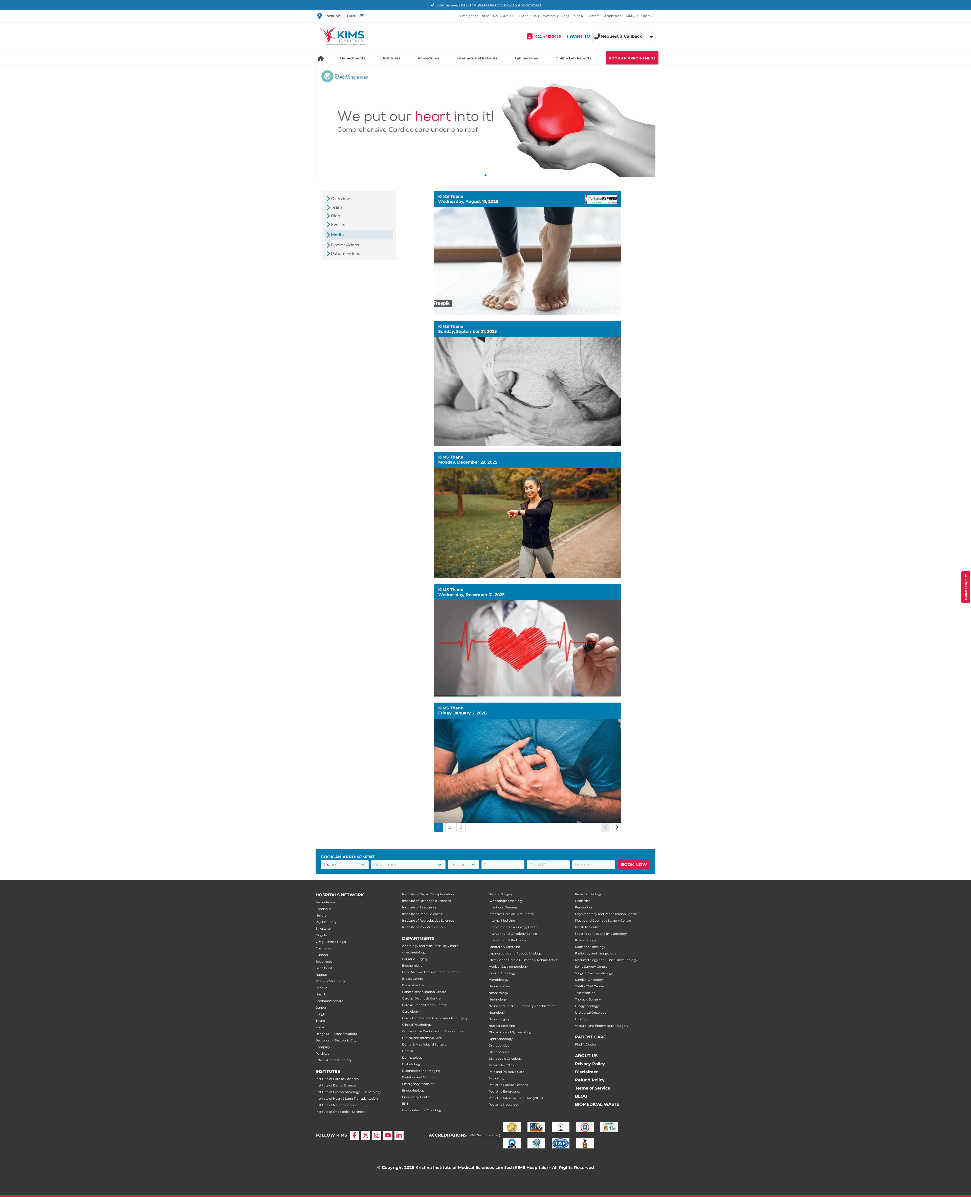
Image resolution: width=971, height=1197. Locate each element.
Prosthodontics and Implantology (601, 933)
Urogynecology (587, 1006)
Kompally (323, 1047)
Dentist (407, 1051)
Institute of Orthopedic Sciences (426, 901)
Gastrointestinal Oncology (422, 1110)
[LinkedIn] (399, 1135)
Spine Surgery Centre (591, 966)
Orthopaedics (499, 1052)
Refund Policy (590, 1080)
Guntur (321, 1007)
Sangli (320, 1014)
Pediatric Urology (588, 894)
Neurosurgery (499, 1019)
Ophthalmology (501, 1039)
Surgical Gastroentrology (594, 973)
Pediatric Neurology (504, 1104)
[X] (365, 1135)
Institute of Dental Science (336, 1085)
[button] (353, 16)
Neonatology (499, 993)
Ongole (321, 935)
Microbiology (499, 980)
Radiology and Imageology (595, 953)
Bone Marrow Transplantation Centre (430, 972)
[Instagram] (376, 1135)
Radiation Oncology (590, 947)
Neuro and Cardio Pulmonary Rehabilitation (522, 1006)
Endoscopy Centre (416, 1097)
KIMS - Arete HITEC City (334, 1060)
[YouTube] (387, 1135)
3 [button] (461, 827)
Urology (581, 1019)
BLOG (581, 1096)
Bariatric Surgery (415, 959)
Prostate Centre (587, 927)
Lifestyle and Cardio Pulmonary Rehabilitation (523, 960)
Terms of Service (592, 1088)
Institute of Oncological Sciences (340, 1112)
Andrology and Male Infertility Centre (430, 946)
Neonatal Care (499, 986)
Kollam (321, 1027)
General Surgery (501, 894)
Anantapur (324, 948)
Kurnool (322, 955)
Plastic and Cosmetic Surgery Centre (603, 920)
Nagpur (321, 974)
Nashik (321, 994)
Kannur (321, 988)
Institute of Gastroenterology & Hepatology (348, 1092)
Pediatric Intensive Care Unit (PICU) (516, 1098)
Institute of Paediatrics (419, 907)
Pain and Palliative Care (506, 1072)
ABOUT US (586, 1055)
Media (578, 16)
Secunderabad (327, 902)
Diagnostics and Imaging (421, 1071)
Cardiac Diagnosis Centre (421, 998)
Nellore (321, 915)
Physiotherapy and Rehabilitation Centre (606, 914)
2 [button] (450, 827)
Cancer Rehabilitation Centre (424, 992)
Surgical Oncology (589, 980)
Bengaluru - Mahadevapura (336, 1034)
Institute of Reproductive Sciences (428, 920)
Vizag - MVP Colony (330, 981)
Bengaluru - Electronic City (336, 1040)
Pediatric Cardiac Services (508, 1085)
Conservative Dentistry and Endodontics (433, 1031)
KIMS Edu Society (639, 16)
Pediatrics (582, 901)
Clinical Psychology (417, 1025)
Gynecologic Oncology (506, 901)
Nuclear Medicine (502, 1026)
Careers (593, 16)
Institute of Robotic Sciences (424, 927)
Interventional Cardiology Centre (514, 927)
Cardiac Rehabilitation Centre (424, 1005)
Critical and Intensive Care (422, 1038)
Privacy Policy (590, 1063)
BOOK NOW (634, 864)
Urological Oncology (590, 1012)
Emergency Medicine (418, 1084)
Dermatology (412, 1057)
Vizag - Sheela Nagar (331, 942)
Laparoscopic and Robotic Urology (515, 953)
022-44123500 (503, 16)
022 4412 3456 (548, 36)
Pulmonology (585, 940)
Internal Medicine (502, 920)
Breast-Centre (413, 985)
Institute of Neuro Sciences (336, 1105)
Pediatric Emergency (505, 1091)
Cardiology (410, 1011)
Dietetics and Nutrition (419, 1077)
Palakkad (322, 1053)
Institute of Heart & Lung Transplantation (347, 1098)
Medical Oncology (502, 973)
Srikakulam (324, 928)
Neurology (497, 1012)
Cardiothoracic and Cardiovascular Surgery (435, 1018)
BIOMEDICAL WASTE (597, 1104)
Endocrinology (413, 1090)
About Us (529, 16)
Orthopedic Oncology (505, 1058)
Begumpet (324, 961)
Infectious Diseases (503, 907)
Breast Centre (412, 979)
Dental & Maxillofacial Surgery (424, 1044)
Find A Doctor (586, 1044)
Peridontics (583, 907)
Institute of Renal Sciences (422, 914)
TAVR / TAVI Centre (589, 986)
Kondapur (323, 909)
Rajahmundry (326, 922)
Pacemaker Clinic (502, 1065)
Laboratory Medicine (504, 947)
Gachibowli (324, 968)
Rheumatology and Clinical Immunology (606, 960)
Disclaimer (586, 1072)
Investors (548, 16)
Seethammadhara (329, 1001)
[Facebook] (354, 1135)
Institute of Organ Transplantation (428, 894)
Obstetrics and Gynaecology (510, 1032)
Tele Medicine (585, 993)
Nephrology (498, 999)
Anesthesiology (414, 952)
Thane (320, 1020)
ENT (405, 1103)
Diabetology (411, 1064)
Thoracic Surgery (588, 999)
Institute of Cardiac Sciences (337, 1079)
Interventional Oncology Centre (513, 933)
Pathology (496, 1078)
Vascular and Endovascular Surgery (601, 1026)
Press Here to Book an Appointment (509, 5)
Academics (612, 16)
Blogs (564, 16)
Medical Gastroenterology (508, 966)
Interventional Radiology (507, 940)
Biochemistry (412, 965)
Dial (453, 5)
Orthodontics (499, 1045)
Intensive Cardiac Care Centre (511, 914)
